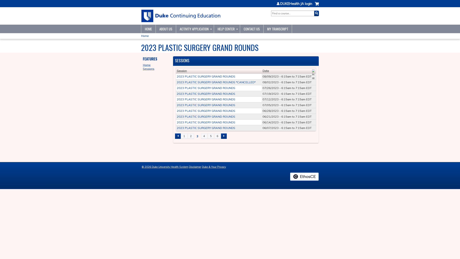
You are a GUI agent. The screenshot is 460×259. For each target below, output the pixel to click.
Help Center (226, 28)
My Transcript (277, 28)
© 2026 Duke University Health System (165, 167)
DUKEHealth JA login (296, 3)
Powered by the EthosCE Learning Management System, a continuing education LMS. (304, 176)
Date (266, 70)
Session (182, 70)
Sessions (148, 69)
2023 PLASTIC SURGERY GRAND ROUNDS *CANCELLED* (216, 82)
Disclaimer (195, 167)
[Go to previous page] (178, 136)
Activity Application (194, 28)
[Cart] (317, 5)
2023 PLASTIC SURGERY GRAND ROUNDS (206, 76)
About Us (165, 28)
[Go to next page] (224, 136)
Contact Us (252, 28)
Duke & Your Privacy (214, 167)
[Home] (181, 16)
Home (148, 28)
